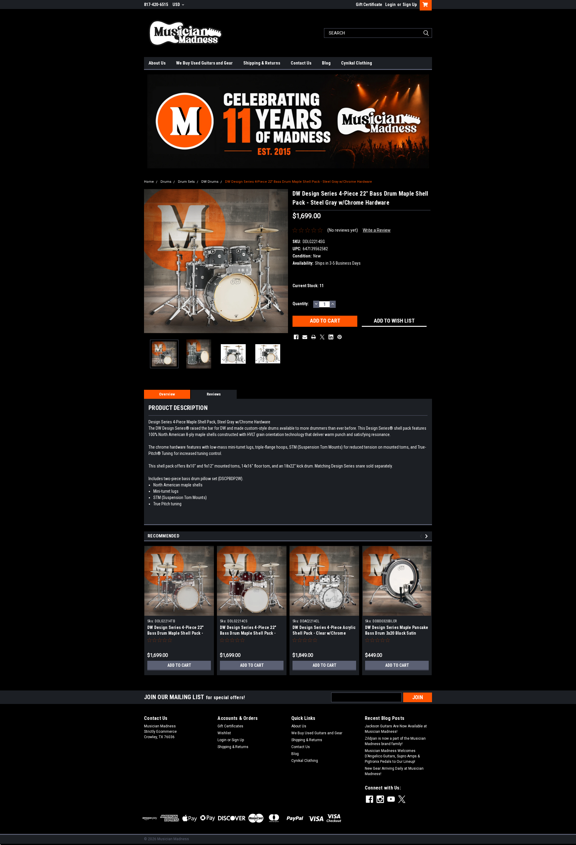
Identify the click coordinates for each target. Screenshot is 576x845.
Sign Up (410, 4)
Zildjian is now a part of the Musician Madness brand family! (395, 741)
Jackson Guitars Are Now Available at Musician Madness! (396, 729)
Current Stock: (308, 285)
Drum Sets (186, 182)
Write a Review (377, 230)
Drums (165, 182)
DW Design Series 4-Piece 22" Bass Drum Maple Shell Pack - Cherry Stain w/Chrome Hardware (251, 633)
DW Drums (209, 182)
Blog (326, 63)
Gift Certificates (230, 726)
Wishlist (224, 733)
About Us (157, 63)
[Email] (304, 337)
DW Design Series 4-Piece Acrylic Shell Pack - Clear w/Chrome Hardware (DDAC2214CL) (324, 633)
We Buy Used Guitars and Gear (204, 63)
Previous (150, 261)
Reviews (214, 394)
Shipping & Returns (261, 63)
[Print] (313, 337)
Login (390, 4)
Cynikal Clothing (356, 63)
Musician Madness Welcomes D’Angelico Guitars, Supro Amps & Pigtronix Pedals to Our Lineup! (392, 756)
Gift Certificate (369, 4)
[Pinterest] (339, 337)
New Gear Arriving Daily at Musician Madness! (394, 771)
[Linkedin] (330, 337)
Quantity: (300, 303)
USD (176, 4)
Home (149, 182)
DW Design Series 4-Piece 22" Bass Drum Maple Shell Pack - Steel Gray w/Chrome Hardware (298, 182)
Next (282, 261)
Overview (167, 394)
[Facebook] (296, 337)
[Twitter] (322, 337)
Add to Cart (179, 665)
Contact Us (301, 63)
